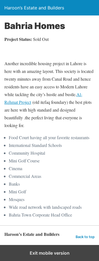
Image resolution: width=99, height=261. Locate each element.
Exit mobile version (50, 253)
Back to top (85, 237)
